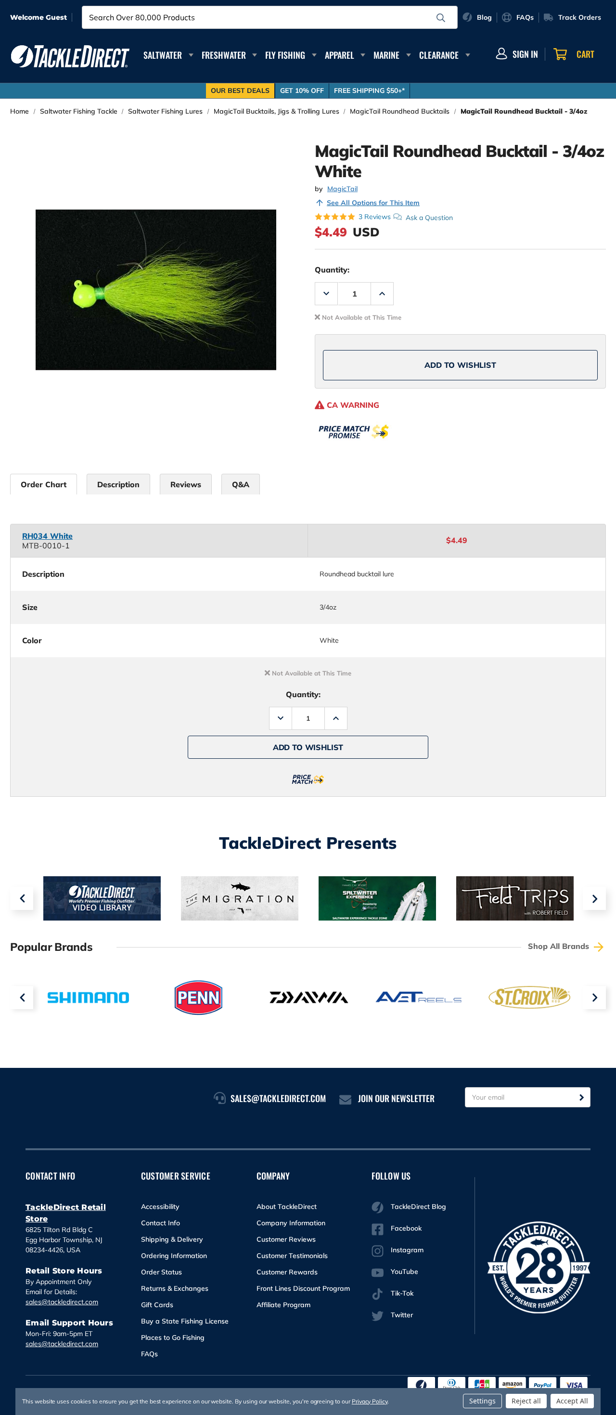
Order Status (161, 1272)
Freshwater (224, 55)
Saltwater (162, 55)
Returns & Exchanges (174, 1288)
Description (118, 484)
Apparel (339, 55)
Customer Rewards (287, 1272)
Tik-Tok (402, 1293)
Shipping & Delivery (172, 1239)
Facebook (406, 1228)
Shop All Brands (559, 946)
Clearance (439, 55)
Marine (386, 55)
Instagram (407, 1250)
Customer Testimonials (292, 1255)
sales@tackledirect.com (62, 1302)
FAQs (149, 1354)
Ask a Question (429, 217)
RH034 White (47, 536)
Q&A (240, 484)
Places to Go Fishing (173, 1337)
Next (594, 898)
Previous (21, 898)
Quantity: (332, 269)
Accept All (572, 1400)
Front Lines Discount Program (303, 1288)
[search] (441, 18)
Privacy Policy (369, 1401)
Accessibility (160, 1206)
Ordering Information (174, 1255)
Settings (482, 1400)
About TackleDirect (287, 1206)
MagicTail (342, 188)
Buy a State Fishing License (185, 1321)
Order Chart (43, 484)
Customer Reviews (286, 1239)
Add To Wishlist (460, 365)
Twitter (402, 1315)
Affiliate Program (283, 1304)
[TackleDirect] (70, 56)
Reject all (526, 1400)
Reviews (185, 484)
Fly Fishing (285, 55)
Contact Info (160, 1223)
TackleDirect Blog (418, 1206)
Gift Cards (157, 1304)
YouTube (404, 1271)
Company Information (291, 1223)
